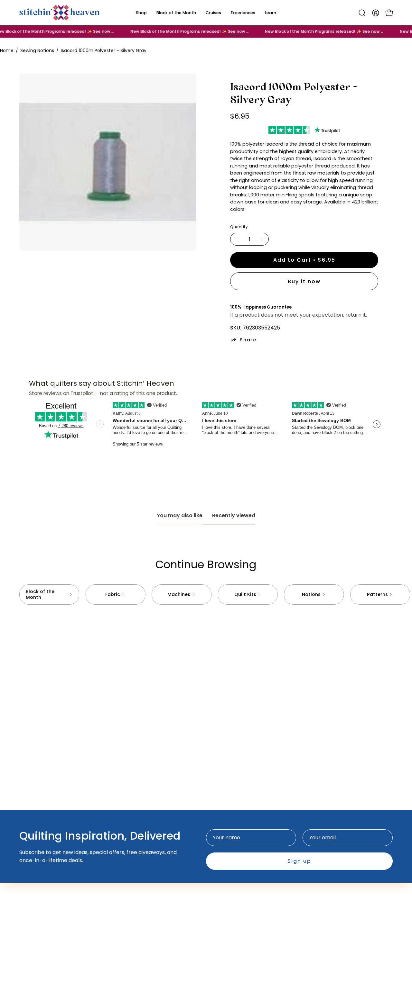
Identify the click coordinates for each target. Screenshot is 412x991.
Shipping (223, 904)
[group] (206, 594)
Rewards (146, 926)
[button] (362, 13)
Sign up (299, 861)
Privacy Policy (229, 915)
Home (7, 50)
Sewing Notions (37, 50)
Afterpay (146, 904)
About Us (146, 894)
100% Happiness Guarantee (261, 307)
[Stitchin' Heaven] (59, 13)
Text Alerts (149, 915)
